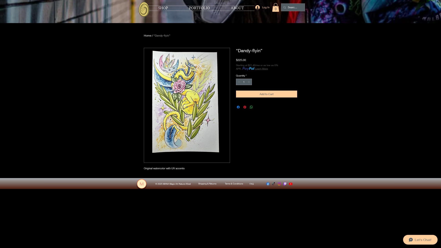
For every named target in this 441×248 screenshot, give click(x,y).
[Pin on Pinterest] (245, 107)
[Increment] (249, 82)
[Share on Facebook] (238, 107)
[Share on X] (258, 107)
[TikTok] (274, 184)
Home (147, 35)
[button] (275, 7)
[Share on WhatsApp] (251, 107)
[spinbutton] (244, 82)
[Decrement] (239, 82)
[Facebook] (268, 184)
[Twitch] (285, 184)
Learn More (261, 68)
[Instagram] (279, 184)
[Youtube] (291, 184)
